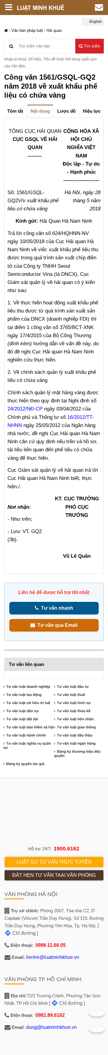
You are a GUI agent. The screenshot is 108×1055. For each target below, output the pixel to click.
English (95, 22)
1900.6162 (66, 849)
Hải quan (54, 30)
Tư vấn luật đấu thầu (74, 735)
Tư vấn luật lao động (24, 695)
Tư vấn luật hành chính (26, 735)
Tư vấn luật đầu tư (72, 687)
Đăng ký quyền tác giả (25, 764)
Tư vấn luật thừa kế (73, 711)
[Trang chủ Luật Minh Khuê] (6, 30)
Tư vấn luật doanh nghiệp (28, 687)
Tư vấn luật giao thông (76, 727)
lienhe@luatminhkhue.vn (52, 957)
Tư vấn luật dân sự (22, 711)
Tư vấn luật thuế (71, 695)
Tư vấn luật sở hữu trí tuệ (28, 703)
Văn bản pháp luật (27, 30)
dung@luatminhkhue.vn (51, 1027)
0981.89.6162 (50, 1015)
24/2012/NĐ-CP (26, 409)
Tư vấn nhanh (56, 608)
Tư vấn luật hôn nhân (75, 719)
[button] (89, 46)
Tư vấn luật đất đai (22, 719)
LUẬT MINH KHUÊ (43, 7)
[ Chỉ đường (65, 1003)
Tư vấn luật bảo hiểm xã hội (30, 727)
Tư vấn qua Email (56, 625)
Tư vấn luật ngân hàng (76, 743)
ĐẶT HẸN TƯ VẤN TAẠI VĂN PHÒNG (54, 875)
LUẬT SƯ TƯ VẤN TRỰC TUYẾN (54, 861)
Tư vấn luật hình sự (74, 703)
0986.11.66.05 (50, 945)
